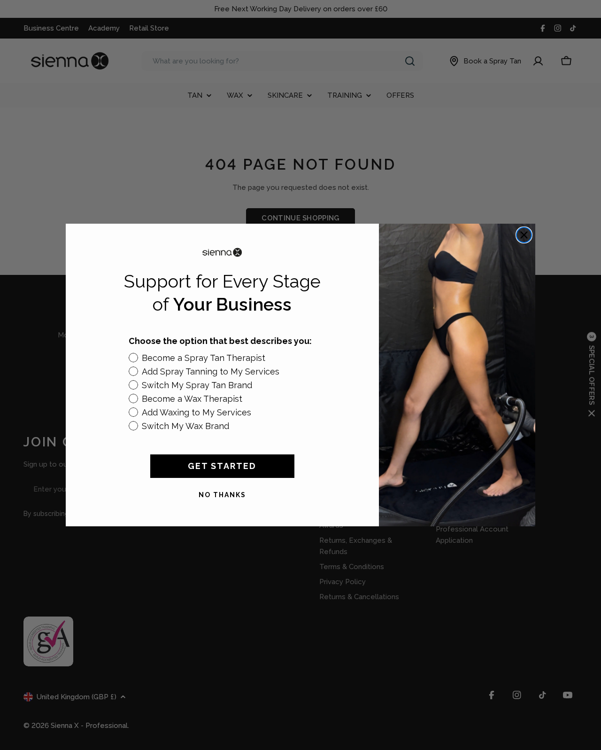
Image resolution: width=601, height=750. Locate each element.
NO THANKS (222, 495)
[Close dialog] (524, 234)
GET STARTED (222, 466)
